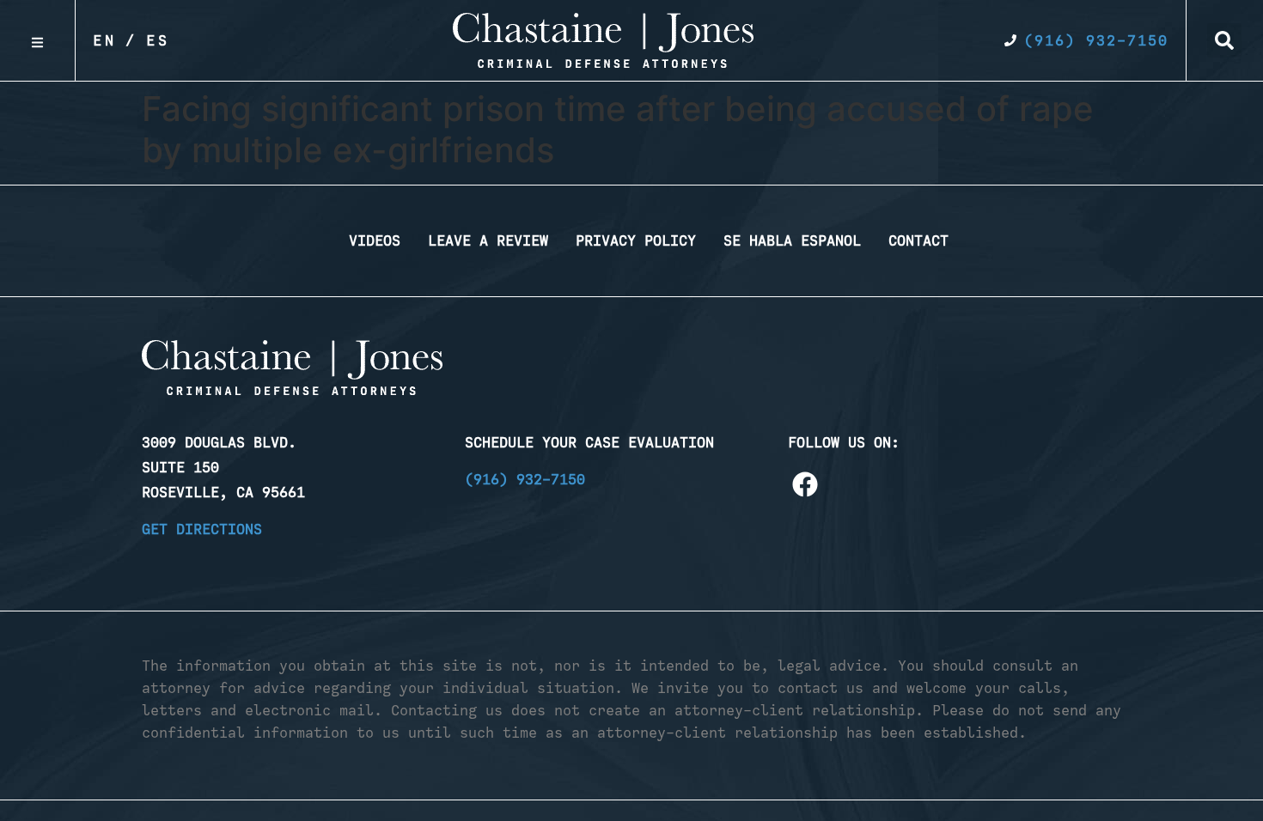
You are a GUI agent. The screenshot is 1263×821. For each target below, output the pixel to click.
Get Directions (202, 529)
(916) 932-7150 (525, 479)
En (105, 40)
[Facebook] (805, 484)
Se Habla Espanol (792, 240)
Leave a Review (488, 240)
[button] (1224, 40)
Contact (918, 240)
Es (158, 40)
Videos (374, 240)
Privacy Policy (636, 240)
